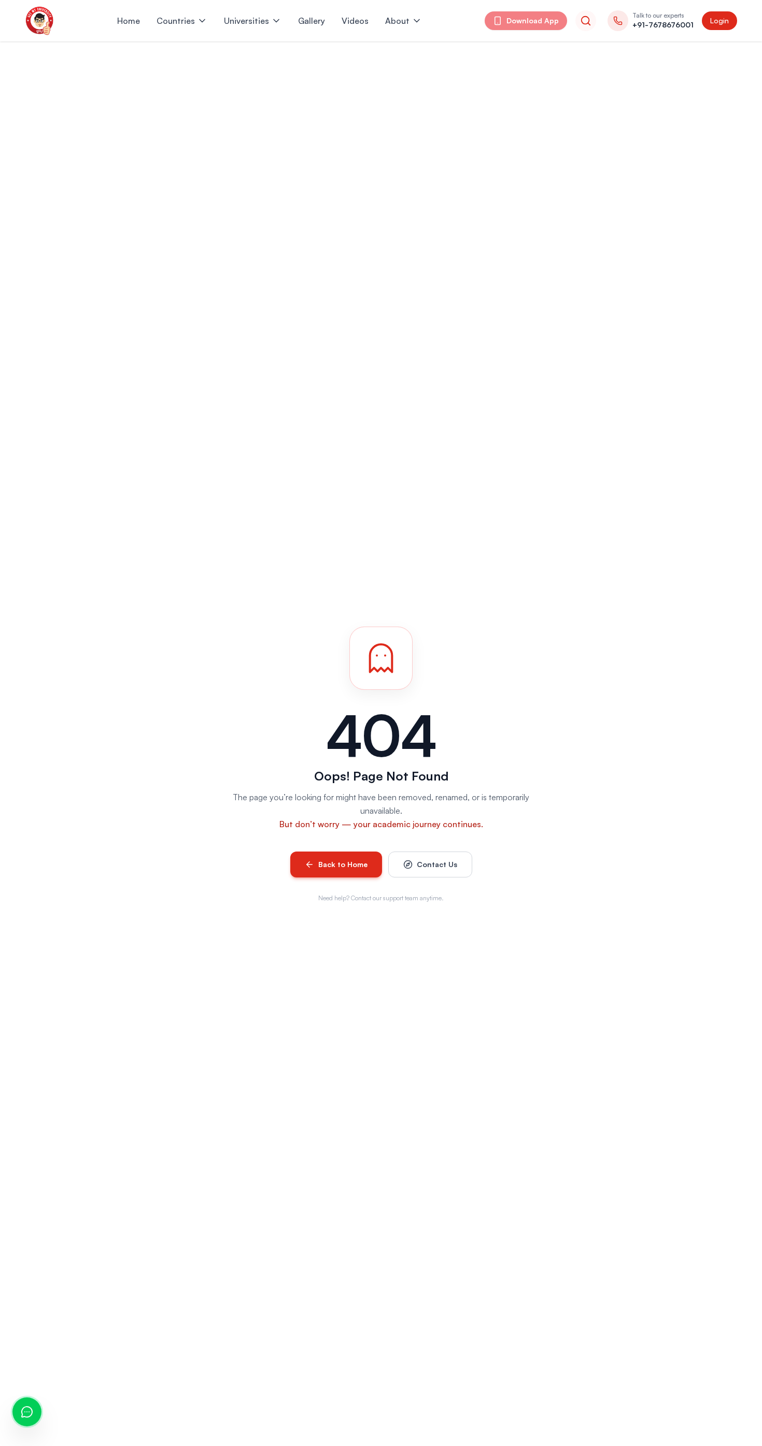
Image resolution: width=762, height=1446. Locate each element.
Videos (355, 21)
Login (719, 20)
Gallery (311, 21)
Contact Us (437, 864)
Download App (532, 20)
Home (128, 21)
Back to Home (343, 864)
